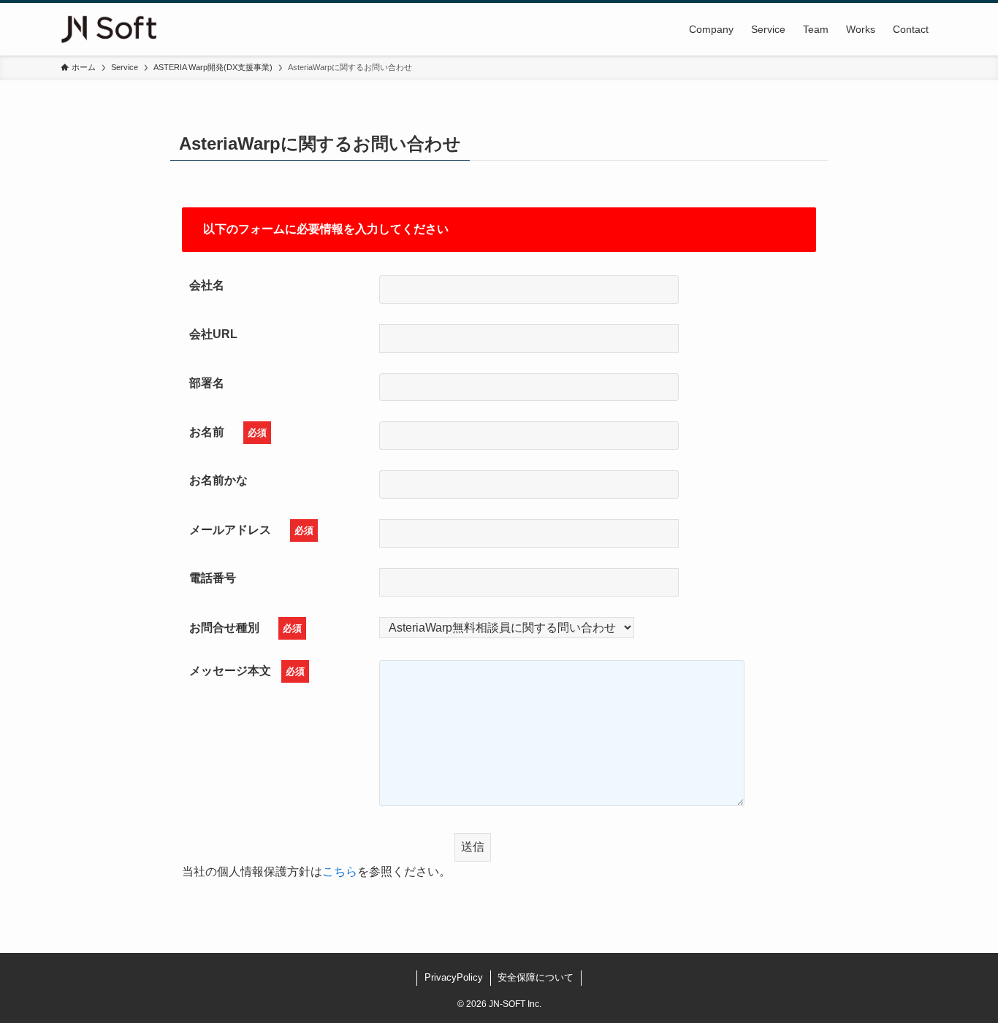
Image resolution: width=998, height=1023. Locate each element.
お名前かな (218, 480)
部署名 (206, 383)
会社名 (206, 285)
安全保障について (536, 977)
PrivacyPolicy (453, 977)
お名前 (228, 432)
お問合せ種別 (245, 627)
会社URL (213, 334)
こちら (339, 871)
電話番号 (218, 578)
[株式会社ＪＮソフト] (109, 29)
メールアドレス (251, 530)
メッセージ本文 (247, 670)
